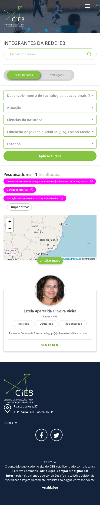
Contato (10, 423)
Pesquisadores (23, 75)
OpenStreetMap (72, 258)
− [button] (9, 228)
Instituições (56, 75)
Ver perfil (50, 344)
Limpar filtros (19, 207)
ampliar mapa (50, 260)
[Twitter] (56, 435)
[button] (50, 95)
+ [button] (9, 221)
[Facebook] (41, 435)
